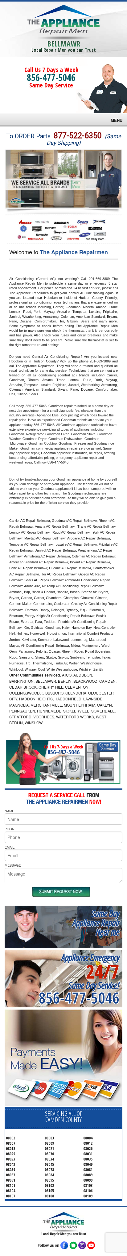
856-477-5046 (51, 77)
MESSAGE (13, 865)
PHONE (11, 828)
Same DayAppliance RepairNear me (95, 922)
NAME (9, 810)
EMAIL (9, 847)
